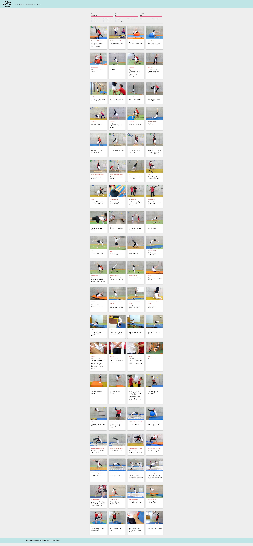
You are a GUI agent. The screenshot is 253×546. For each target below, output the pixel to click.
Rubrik (116, 13)
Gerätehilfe (119, 19)
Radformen (155, 19)
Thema (92, 13)
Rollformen (95, 21)
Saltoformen (107, 21)
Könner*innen (132, 19)
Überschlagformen (121, 21)
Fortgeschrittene (108, 19)
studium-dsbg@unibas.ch (53, 540)
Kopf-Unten (143, 19)
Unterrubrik (142, 13)
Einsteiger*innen (96, 19)
